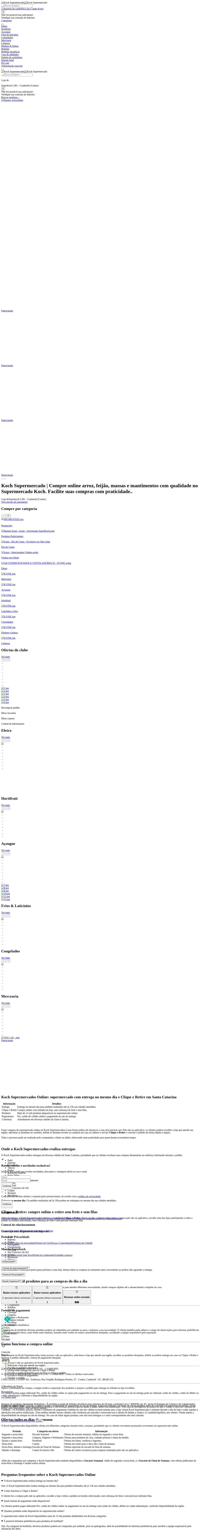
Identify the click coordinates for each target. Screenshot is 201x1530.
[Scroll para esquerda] (2, 24)
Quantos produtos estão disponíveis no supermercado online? (34, 1511)
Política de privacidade (24, 1243)
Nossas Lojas (16, 1218)
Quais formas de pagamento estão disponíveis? (27, 1501)
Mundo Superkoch (11, 1281)
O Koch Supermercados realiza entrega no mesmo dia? (31, 1481)
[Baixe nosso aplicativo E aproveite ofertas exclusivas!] (47, 1302)
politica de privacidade (89, 1196)
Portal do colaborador (44, 1255)
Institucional (8, 1261)
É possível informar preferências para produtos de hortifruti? (33, 1521)
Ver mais (5, 656)
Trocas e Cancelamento (61, 1243)
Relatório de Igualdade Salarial (78, 1218)
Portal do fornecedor (11, 1255)
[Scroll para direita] (2, 69)
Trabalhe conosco (63, 1255)
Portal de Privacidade (12, 1275)
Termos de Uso (42, 1243)
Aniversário (7, 1243)
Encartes (5, 1218)
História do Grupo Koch (35, 1218)
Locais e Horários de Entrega (15, 1231)
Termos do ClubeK (82, 1243)
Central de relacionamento (14, 1268)
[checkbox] (2, 1191)
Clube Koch (28, 1255)
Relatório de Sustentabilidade (107, 1218)
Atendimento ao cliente (41, 1231)
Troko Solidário (55, 1218)
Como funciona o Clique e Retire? (21, 1491)
